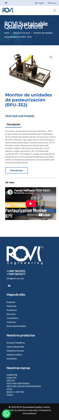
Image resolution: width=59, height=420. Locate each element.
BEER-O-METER (15, 392)
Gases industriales (15, 346)
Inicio (6, 32)
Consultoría (12, 318)
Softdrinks (12, 358)
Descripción (13, 124)
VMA (9, 389)
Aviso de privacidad (16, 326)
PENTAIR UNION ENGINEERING (24, 386)
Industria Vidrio (14, 354)
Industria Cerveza (21, 32)
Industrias (11, 306)
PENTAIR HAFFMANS (19, 116)
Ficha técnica (16, 170)
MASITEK (12, 377)
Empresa (11, 302)
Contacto (11, 322)
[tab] (30, 124)
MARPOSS (12, 374)
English (41, 3)
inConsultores (29, 413)
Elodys (10, 394)
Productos (12, 310)
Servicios (11, 314)
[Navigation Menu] (54, 10)
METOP (11, 380)
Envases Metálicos (16, 342)
